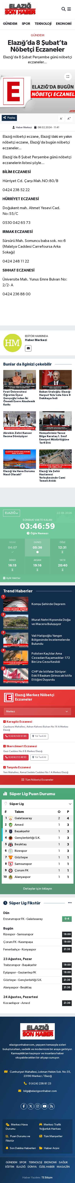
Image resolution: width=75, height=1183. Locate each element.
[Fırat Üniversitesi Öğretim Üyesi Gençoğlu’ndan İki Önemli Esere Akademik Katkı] (19, 379)
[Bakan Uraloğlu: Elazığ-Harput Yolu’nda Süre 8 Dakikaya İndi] (55, 379)
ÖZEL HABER (47, 1166)
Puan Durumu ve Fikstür (18, 1138)
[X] (31, 1106)
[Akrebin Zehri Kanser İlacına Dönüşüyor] (19, 421)
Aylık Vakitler (13, 578)
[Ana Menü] (69, 9)
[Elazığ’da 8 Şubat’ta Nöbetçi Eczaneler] (37, 91)
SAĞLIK (63, 1162)
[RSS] (51, 1106)
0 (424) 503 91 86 (17, 736)
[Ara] (64, 9)
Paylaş (11, 117)
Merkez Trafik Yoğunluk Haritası (50, 1126)
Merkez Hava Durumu (17, 1126)
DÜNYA (32, 1166)
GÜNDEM (10, 24)
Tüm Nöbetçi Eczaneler (39, 779)
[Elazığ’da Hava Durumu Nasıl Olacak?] (19, 459)
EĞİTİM (9, 1166)
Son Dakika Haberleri (23, 1148)
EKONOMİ (63, 24)
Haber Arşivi (51, 1148)
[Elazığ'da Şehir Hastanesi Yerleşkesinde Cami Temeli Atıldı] (55, 459)
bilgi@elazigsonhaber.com (40, 1091)
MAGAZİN (63, 1166)
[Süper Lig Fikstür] (70, 903)
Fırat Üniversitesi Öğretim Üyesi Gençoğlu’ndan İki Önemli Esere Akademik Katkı (19, 398)
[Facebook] (24, 1106)
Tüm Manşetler (53, 1136)
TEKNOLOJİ (43, 24)
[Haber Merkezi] (12, 342)
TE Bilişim (46, 1177)
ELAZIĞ (21, 1166)
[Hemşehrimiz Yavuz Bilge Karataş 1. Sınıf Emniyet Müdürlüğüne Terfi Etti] (55, 421)
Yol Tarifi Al (40, 736)
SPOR (26, 24)
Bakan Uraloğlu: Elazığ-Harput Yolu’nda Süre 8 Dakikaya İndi (55, 395)
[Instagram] (37, 1106)
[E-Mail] (28, 348)
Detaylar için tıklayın (37, 888)
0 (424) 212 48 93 (17, 757)
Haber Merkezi (24, 127)
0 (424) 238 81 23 (40, 1083)
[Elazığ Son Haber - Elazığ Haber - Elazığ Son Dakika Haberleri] (19, 9)
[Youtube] (44, 1106)
